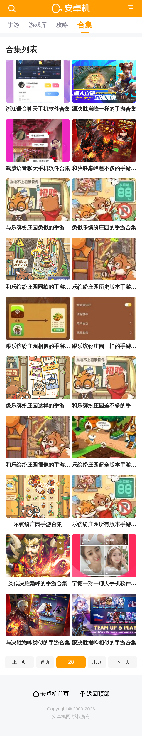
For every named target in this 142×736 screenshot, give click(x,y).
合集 (84, 25)
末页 (97, 662)
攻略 (62, 24)
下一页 (123, 662)
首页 (45, 662)
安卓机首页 (54, 693)
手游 (13, 24)
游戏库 (38, 24)
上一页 (19, 662)
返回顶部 (98, 693)
